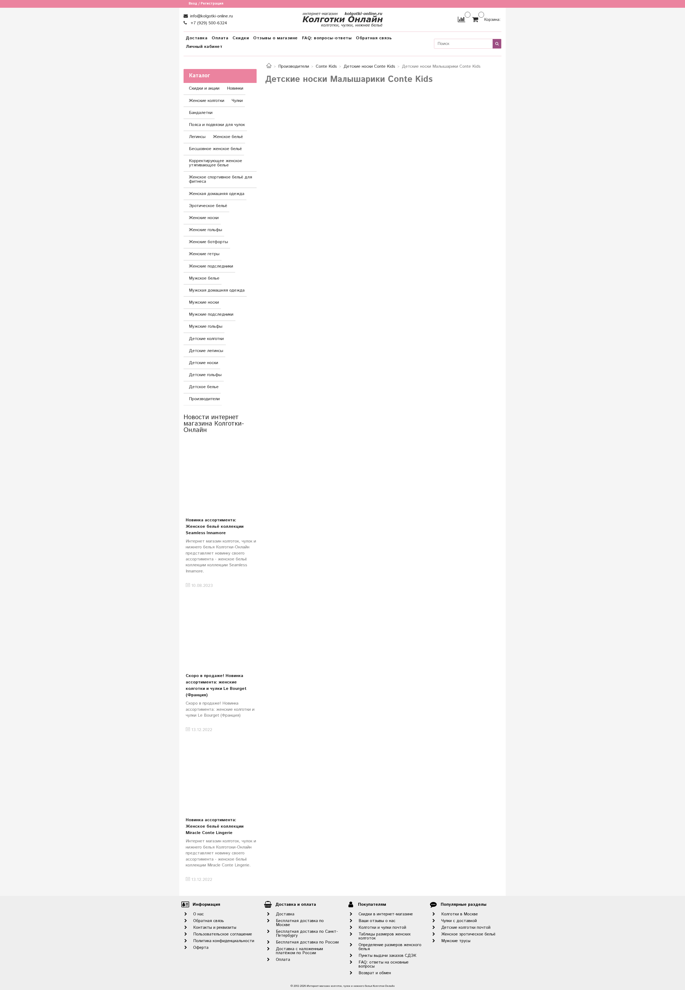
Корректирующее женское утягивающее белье (215, 163)
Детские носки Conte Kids (369, 66)
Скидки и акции (204, 88)
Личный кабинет (204, 47)
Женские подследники (211, 266)
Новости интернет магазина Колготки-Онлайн (214, 424)
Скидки (241, 38)
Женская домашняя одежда (216, 194)
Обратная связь (374, 38)
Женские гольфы (205, 230)
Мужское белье (204, 278)
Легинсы (197, 137)
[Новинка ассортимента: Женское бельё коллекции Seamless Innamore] (220, 474)
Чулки (237, 101)
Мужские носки (204, 302)
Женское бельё (228, 137)
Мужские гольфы (205, 326)
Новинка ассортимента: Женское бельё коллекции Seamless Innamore (214, 526)
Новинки (235, 88)
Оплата (220, 38)
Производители (293, 66)
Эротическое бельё (208, 206)
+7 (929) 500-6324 (208, 23)
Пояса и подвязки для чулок (217, 125)
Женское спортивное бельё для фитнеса (220, 179)
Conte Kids (326, 66)
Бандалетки (200, 113)
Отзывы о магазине (275, 38)
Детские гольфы (205, 375)
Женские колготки (206, 101)
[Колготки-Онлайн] (342, 18)
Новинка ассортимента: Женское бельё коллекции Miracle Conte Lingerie (214, 826)
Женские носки (204, 218)
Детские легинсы (206, 351)
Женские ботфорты (208, 242)
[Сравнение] (461, 19)
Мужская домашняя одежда (217, 290)
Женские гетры (204, 254)
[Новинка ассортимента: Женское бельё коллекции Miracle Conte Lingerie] (220, 774)
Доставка (196, 38)
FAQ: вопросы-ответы (327, 38)
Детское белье (204, 387)
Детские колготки (206, 339)
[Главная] (269, 66)
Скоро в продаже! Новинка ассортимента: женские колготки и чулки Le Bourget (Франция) (216, 685)
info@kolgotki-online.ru (211, 16)
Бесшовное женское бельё (215, 149)
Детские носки (203, 363)
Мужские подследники (211, 314)
